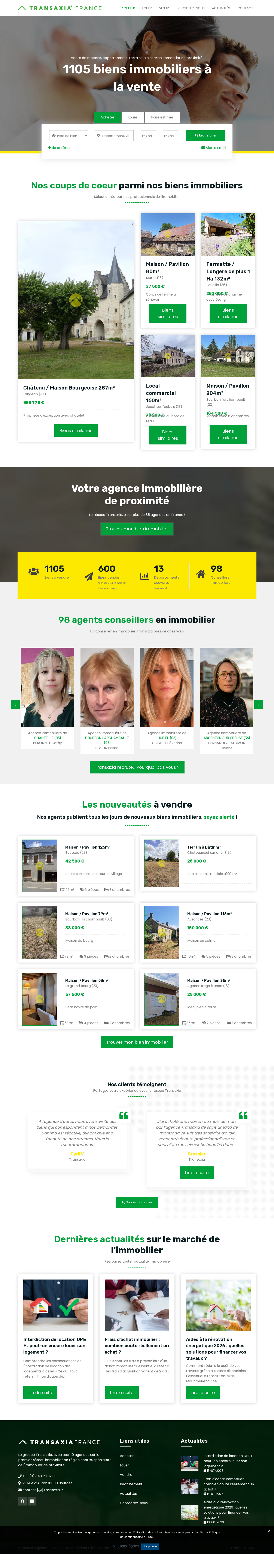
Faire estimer (162, 117)
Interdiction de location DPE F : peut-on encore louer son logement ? (54, 1346)
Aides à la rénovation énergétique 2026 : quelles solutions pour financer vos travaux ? (216, 1349)
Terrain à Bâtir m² (204, 847)
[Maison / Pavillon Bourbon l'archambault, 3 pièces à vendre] (39, 932)
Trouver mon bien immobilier (137, 1042)
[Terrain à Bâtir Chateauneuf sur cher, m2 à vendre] (161, 863)
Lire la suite (152, 1173)
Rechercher (207, 135)
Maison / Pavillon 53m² (86, 980)
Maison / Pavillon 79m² (86, 913)
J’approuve (150, 1546)
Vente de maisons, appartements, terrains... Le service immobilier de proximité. (137, 57)
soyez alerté (219, 817)
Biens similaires (76, 431)
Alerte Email (215, 147)
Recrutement (131, 1484)
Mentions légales (126, 1546)
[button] (68, 135)
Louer (147, 8)
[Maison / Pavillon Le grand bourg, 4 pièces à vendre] (39, 999)
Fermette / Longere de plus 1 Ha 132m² (228, 271)
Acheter (128, 8)
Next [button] (258, 704)
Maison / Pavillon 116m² (209, 913)
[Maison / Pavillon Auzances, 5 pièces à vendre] (161, 932)
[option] (30, 698)
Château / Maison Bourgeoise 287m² (69, 388)
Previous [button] (15, 704)
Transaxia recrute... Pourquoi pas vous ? (137, 767)
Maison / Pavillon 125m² (87, 847)
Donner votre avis (138, 1202)
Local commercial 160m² (161, 393)
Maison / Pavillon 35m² (208, 980)
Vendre (164, 8)
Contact (245, 8)
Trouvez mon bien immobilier (137, 529)
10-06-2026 (215, 1522)
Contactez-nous (134, 1503)
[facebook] (22, 1501)
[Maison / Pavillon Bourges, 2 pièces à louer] (161, 999)
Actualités (221, 8)
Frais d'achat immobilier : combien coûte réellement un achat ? (137, 1346)
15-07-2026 (214, 1471)
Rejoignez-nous (191, 8)
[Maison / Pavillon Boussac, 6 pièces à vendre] (39, 866)
